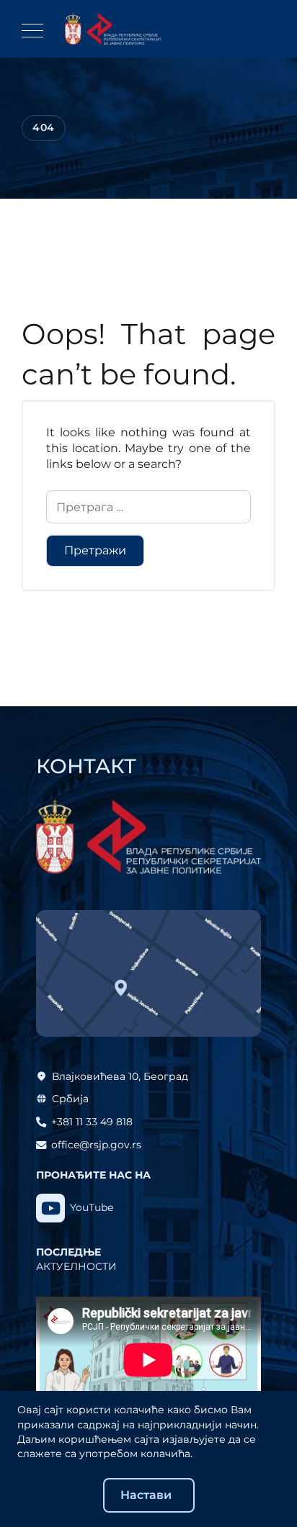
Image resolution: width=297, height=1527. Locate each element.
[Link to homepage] (113, 28)
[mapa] (148, 973)
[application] (148, 1360)
